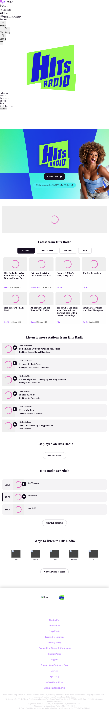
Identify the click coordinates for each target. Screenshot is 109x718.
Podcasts (7, 10)
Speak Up (54, 676)
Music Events (35, 287)
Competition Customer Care (54, 665)
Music (6, 287)
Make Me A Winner (12, 17)
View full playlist (54, 455)
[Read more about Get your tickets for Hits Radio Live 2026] (41, 264)
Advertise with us (54, 682)
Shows (3, 101)
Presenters (4, 98)
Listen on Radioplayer (54, 688)
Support (54, 659)
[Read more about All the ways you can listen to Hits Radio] (41, 298)
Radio (5, 6)
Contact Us (54, 620)
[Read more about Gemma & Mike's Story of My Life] (67, 264)
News (5, 13)
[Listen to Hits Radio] (26, 499)
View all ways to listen (54, 572)
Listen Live (52, 176)
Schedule (4, 93)
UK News (68, 250)
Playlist (3, 95)
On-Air (59, 287)
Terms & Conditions (54, 637)
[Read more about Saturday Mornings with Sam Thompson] (94, 298)
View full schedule (54, 523)
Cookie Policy (54, 654)
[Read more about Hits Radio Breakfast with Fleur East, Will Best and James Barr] (15, 264)
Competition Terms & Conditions (54, 648)
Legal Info (54, 631)
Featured (26, 250)
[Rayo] (44, 597)
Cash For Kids (6, 106)
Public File (54, 625)
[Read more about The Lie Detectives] (94, 264)
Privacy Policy (54, 642)
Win (2, 103)
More (2, 108)
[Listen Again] (26, 486)
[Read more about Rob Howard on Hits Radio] (15, 298)
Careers (54, 671)
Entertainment (47, 250)
